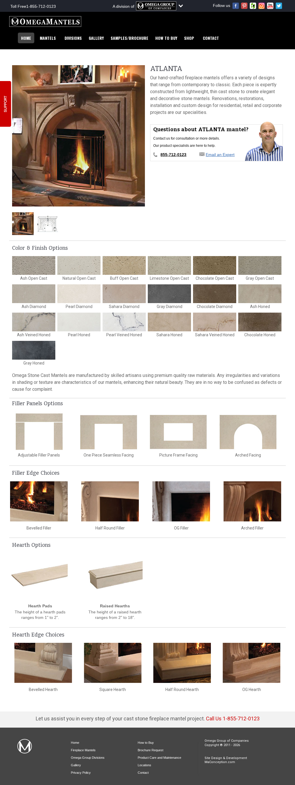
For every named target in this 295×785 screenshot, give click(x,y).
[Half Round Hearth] (182, 663)
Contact (211, 38)
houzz (253, 6)
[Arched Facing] (248, 432)
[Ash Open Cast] (33, 265)
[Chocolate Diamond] (214, 293)
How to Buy (166, 38)
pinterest (244, 6)
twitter (279, 6)
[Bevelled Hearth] (43, 663)
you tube (270, 6)
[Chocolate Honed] (259, 322)
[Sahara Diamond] (124, 293)
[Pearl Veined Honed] (124, 322)
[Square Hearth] (112, 663)
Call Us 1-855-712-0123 (233, 718)
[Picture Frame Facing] (178, 432)
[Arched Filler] (252, 501)
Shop (189, 38)
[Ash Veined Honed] (33, 322)
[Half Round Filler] (110, 501)
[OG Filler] (181, 501)
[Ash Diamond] (33, 293)
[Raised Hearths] (115, 578)
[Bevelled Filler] (39, 501)
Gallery (96, 38)
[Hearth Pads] (40, 578)
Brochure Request (150, 750)
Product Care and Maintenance (159, 757)
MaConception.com (220, 762)
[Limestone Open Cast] (169, 265)
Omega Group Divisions (88, 757)
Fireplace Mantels (83, 750)
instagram (261, 6)
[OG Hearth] (251, 663)
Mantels (48, 38)
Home (26, 38)
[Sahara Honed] (169, 322)
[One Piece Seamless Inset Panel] (108, 432)
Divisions (73, 38)
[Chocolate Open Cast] (214, 265)
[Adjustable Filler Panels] (39, 432)
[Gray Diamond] (169, 293)
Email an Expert (220, 154)
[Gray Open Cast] (259, 265)
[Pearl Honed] (79, 322)
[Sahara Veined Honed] (214, 322)
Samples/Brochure (129, 38)
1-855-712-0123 (41, 6)
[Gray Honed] (33, 350)
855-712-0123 (173, 154)
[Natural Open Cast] (79, 265)
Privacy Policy (81, 772)
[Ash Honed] (259, 293)
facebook (235, 6)
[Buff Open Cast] (124, 265)
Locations (144, 765)
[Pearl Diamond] (79, 293)
